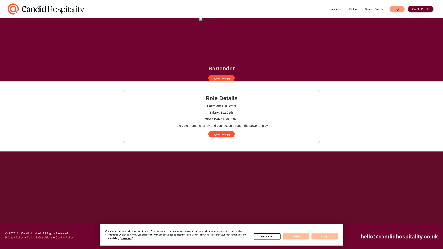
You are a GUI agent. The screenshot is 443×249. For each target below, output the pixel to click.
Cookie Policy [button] (198, 235)
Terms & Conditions (39, 237)
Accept (324, 236)
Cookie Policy (65, 237)
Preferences (267, 236)
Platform (353, 9)
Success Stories (374, 9)
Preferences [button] (126, 238)
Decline (296, 236)
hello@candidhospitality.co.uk (399, 237)
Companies (336, 9)
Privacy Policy (14, 237)
